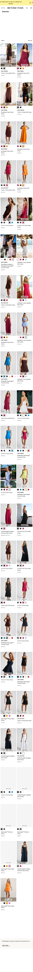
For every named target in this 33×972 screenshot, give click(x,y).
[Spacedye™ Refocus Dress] (8, 815)
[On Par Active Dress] (8, 476)
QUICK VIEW (8, 103)
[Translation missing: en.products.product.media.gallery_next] (13, 55)
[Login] (27, 8)
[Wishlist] (29, 8)
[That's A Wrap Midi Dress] (8, 55)
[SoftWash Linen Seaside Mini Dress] (25, 246)
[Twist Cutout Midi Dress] (8, 402)
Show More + (6, 945)
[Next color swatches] (15, 376)
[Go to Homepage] (15, 8)
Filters (2, 40)
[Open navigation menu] (2, 8)
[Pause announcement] (30, 2)
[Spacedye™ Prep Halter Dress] (8, 702)
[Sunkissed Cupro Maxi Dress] (8, 94)
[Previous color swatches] (2, 259)
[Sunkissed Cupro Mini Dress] (25, 55)
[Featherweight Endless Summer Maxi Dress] (8, 515)
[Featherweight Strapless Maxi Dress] (8, 739)
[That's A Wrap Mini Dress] (8, 172)
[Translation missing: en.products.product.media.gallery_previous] (3, 55)
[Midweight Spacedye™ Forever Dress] (8, 363)
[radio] (2, 68)
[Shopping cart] (31, 8)
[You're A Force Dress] (8, 209)
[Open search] (4, 8)
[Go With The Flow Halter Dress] (25, 209)
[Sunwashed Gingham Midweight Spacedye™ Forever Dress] (8, 246)
